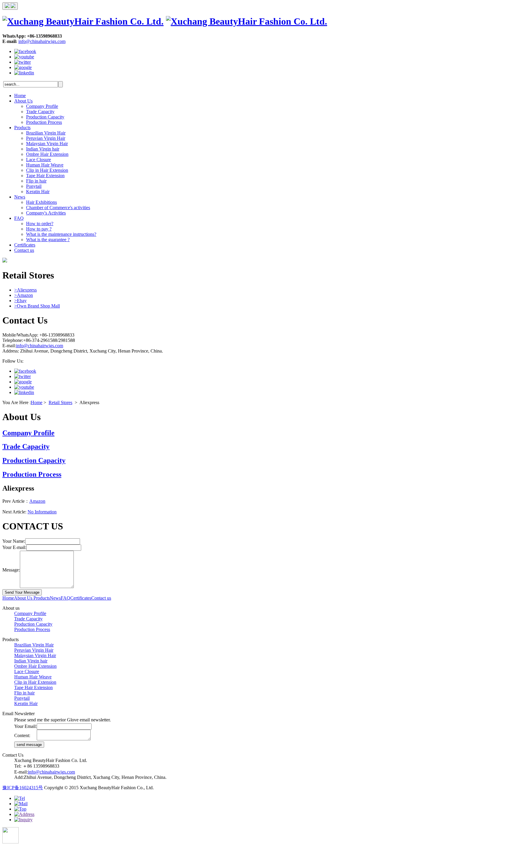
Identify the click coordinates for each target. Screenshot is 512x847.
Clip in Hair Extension (47, 170)
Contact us (24, 250)
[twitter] (22, 62)
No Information (42, 511)
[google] (23, 67)
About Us (23, 100)
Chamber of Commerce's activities (58, 207)
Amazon (37, 501)
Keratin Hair (37, 191)
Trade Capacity (40, 111)
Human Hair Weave (44, 164)
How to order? (39, 223)
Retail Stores (60, 402)
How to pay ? (39, 228)
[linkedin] (24, 72)
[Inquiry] (23, 819)
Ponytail (33, 186)
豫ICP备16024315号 (22, 787)
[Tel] (19, 798)
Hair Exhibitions (41, 202)
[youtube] (24, 56)
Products (22, 127)
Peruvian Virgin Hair (45, 138)
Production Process (44, 122)
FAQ (19, 218)
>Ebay (20, 300)
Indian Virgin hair (42, 148)
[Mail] (21, 803)
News (19, 196)
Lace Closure (38, 159)
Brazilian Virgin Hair (45, 132)
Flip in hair (36, 180)
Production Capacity (45, 116)
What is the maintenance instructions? (61, 234)
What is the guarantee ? (48, 239)
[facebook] (25, 51)
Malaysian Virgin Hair (47, 143)
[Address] (24, 814)
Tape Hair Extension (45, 175)
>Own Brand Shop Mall (37, 305)
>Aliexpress (25, 289)
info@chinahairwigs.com (41, 41)
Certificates (24, 244)
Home (20, 95)
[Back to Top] (20, 808)
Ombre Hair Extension (47, 154)
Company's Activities (46, 212)
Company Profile (42, 106)
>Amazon (23, 295)
